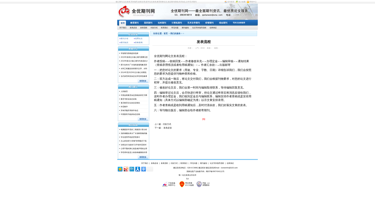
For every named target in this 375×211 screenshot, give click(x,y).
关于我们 (122, 28)
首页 (166, 33)
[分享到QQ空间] (120, 168)
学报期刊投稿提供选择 (129, 53)
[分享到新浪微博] (125, 168)
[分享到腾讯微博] (131, 168)
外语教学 (124, 107)
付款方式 (154, 28)
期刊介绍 (124, 39)
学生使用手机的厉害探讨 (130, 137)
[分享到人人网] (137, 168)
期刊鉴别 (185, 28)
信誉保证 (213, 28)
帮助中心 (253, 2)
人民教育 (124, 91)
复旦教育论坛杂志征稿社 (130, 103)
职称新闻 (139, 42)
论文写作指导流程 (199, 28)
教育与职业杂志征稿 (129, 99)
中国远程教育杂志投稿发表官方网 (134, 95)
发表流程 (143, 28)
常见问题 (174, 28)
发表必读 (133, 28)
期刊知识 (124, 42)
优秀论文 (139, 39)
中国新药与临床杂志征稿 (130, 114)
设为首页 (230, 2)
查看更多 (142, 81)
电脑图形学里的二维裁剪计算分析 (134, 130)
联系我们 (164, 28)
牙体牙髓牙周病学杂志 (129, 110)
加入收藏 (242, 2)
